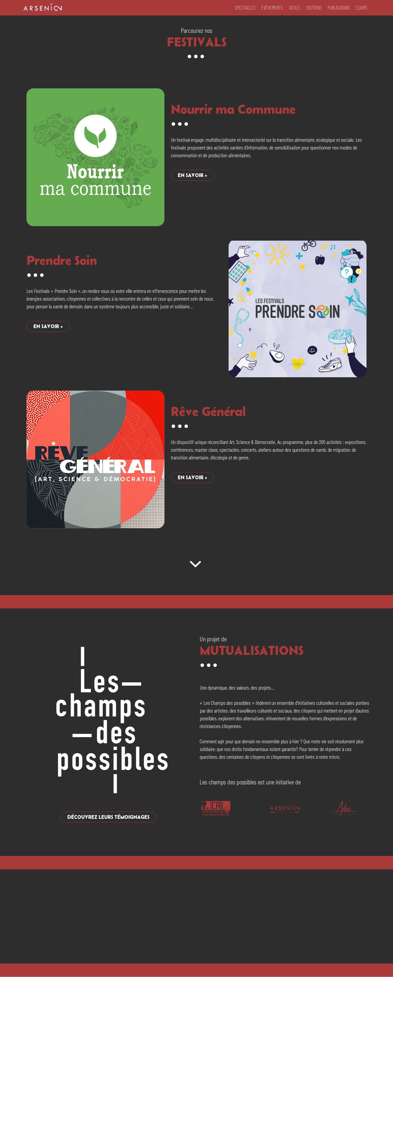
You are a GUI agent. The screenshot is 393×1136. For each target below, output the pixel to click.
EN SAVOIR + (192, 175)
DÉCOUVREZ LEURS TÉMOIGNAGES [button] (108, 817)
